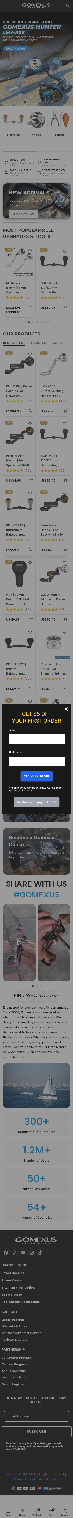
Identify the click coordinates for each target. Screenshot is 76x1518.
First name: (15, 752)
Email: (12, 730)
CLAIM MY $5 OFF (36, 776)
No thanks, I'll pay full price (36, 802)
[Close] (66, 709)
